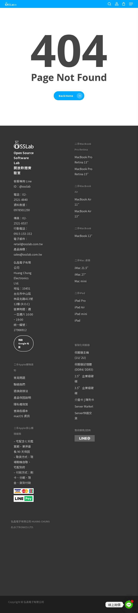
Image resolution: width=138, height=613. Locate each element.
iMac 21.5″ (81, 268)
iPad (77, 320)
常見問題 (19, 377)
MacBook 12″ (83, 236)
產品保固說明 (22, 397)
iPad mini (81, 314)
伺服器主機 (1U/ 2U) (82, 355)
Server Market (84, 406)
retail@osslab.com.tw (28, 244)
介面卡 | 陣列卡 (84, 400)
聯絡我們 (19, 384)
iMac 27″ (80, 274)
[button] (131, 4)
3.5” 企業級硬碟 (84, 390)
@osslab (25, 186)
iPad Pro (80, 300)
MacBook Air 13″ (83, 213)
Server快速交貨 (83, 415)
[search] (109, 4)
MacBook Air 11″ (83, 202)
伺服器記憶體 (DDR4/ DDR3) (84, 367)
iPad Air (80, 307)
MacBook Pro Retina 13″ (83, 159)
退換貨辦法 (21, 391)
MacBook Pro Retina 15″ (83, 171)
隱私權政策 (21, 404)
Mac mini (81, 281)
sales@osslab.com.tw (28, 254)
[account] (116, 4)
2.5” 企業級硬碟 (84, 378)
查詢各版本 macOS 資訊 (22, 413)
